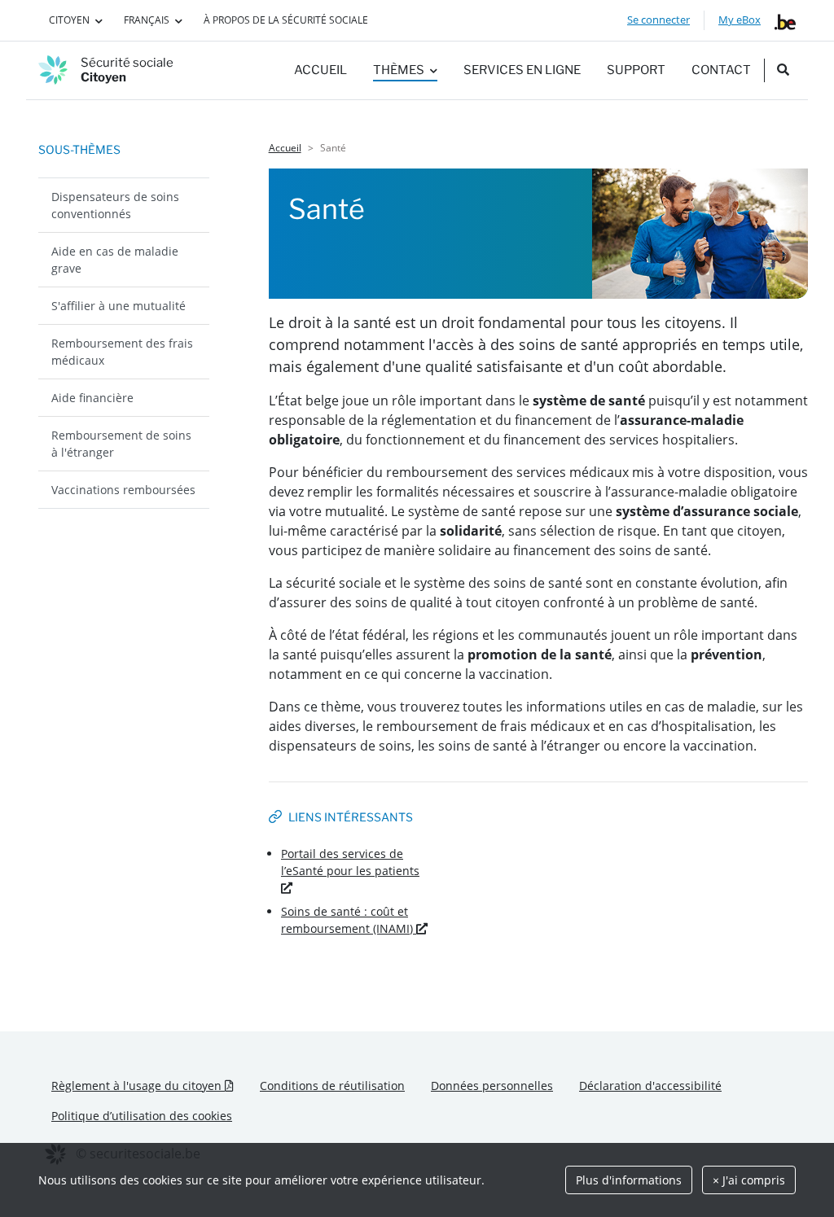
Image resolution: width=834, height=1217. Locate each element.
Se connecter (658, 19)
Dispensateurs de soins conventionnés (115, 205)
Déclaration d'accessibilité (650, 1085)
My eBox (739, 19)
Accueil (320, 70)
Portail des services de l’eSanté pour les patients (350, 862)
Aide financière (92, 397)
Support (636, 70)
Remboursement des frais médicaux (122, 351)
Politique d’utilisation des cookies (141, 1115)
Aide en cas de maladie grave (114, 259)
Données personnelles (492, 1085)
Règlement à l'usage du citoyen (149, 1085)
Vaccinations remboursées (123, 489)
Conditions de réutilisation (332, 1085)
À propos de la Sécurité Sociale (286, 20)
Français (146, 20)
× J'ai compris (749, 1180)
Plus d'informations (629, 1180)
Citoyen (69, 20)
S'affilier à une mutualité (118, 305)
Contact (721, 70)
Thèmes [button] (398, 70)
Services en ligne (522, 70)
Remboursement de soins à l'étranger (121, 443)
